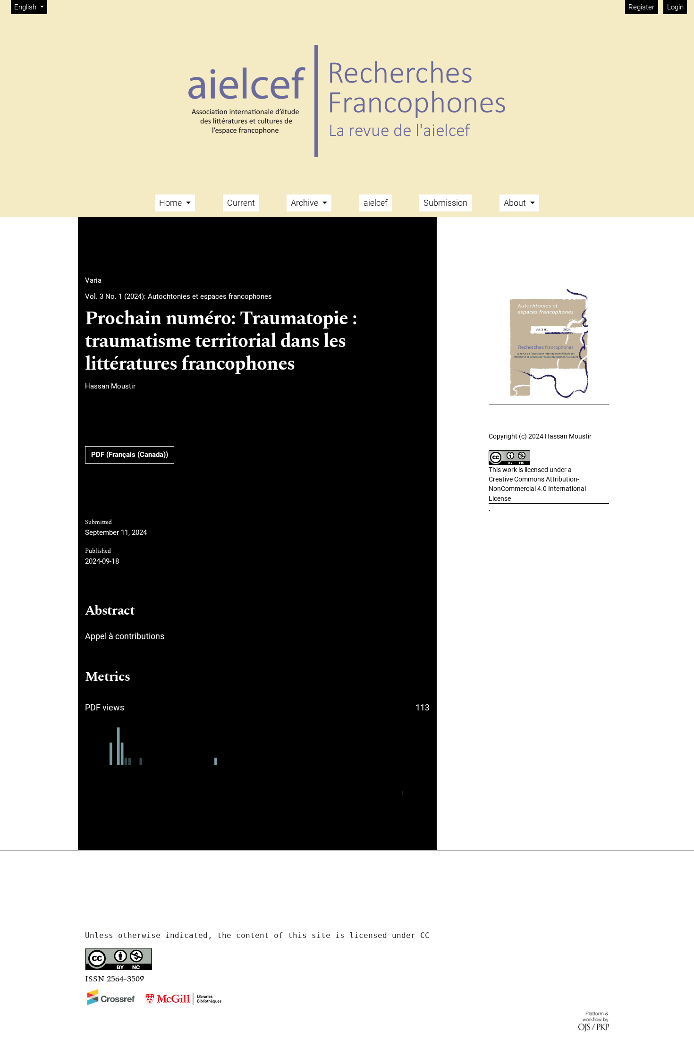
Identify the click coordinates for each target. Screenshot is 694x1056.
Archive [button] (305, 203)
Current (241, 203)
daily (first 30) (381, 793)
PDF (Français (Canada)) (129, 454)
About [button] (516, 203)
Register (641, 7)
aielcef (376, 203)
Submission (445, 203)
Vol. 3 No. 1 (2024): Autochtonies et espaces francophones (178, 296)
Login (675, 7)
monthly (417, 793)
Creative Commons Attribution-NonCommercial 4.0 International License (537, 488)
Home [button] (171, 203)
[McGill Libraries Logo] (183, 998)
